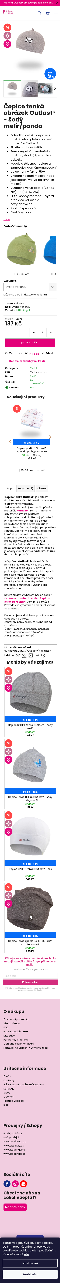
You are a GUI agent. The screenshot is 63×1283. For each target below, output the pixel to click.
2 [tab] (22, 479)
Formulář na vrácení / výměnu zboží (26, 1048)
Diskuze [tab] (42, 488)
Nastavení (30, 1263)
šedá (33, 376)
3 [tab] (27, 479)
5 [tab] (38, 479)
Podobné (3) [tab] (25, 488)
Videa (7, 1092)
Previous (10, 439)
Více (7, 219)
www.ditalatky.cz (14, 1145)
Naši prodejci (11, 1137)
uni (32, 387)
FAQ (6, 1027)
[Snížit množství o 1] (34, 332)
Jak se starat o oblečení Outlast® (24, 1084)
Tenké (33, 368)
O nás (7, 1076)
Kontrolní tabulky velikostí (27, 361)
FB (7, 1183)
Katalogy (9, 1088)
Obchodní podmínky (16, 1019)
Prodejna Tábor (13, 1133)
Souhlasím (30, 1274)
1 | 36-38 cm (21, 274)
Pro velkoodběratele (16, 1031)
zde (26, 1254)
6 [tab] (43, 479)
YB (23, 1183)
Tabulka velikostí (14, 1101)
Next (50, 439)
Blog (6, 1105)
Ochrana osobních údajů (19, 1043)
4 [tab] (33, 479)
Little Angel (23, 310)
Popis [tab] (10, 488)
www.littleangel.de (15, 1154)
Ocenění (9, 1096)
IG (15, 1183)
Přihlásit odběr (30, 982)
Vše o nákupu (12, 1023)
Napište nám (15, 1207)
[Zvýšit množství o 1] (51, 332)
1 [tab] (17, 479)
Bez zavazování (37, 382)
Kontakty (9, 1080)
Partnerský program (16, 1039)
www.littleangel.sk (14, 1149)
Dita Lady (9, 1035)
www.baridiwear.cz (15, 1141)
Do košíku (32, 342)
